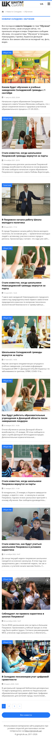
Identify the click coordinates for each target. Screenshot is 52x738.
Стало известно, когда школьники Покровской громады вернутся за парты (25, 154)
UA (41, 3)
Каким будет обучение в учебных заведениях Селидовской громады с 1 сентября (23, 90)
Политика (7, 185)
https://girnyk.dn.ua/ (33, 731)
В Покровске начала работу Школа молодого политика (21, 221)
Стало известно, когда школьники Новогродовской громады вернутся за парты (23, 285)
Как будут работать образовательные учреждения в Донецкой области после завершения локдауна (24, 418)
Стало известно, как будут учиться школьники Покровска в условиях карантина (22, 546)
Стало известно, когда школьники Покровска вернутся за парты (21, 482)
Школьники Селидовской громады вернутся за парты (22, 354)
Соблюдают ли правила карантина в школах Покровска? (23, 615)
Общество (7, 52)
